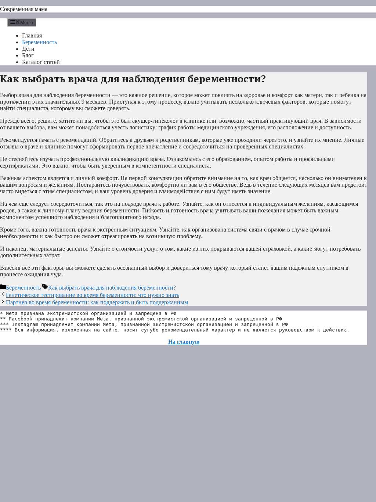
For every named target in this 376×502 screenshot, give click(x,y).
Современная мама (23, 9)
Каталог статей (41, 62)
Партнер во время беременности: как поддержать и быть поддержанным (97, 302)
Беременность (39, 42)
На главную (183, 341)
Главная (32, 35)
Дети (28, 49)
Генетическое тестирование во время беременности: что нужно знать (92, 295)
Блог (28, 55)
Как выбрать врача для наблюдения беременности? (112, 287)
